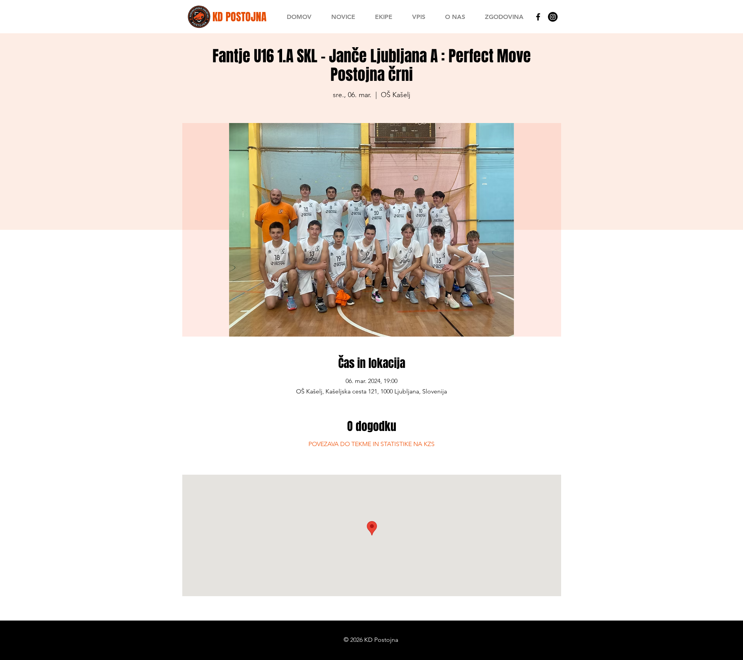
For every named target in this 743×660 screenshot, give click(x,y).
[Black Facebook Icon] (538, 17)
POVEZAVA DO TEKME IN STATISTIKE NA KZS (371, 444)
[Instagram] (553, 17)
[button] (383, 17)
